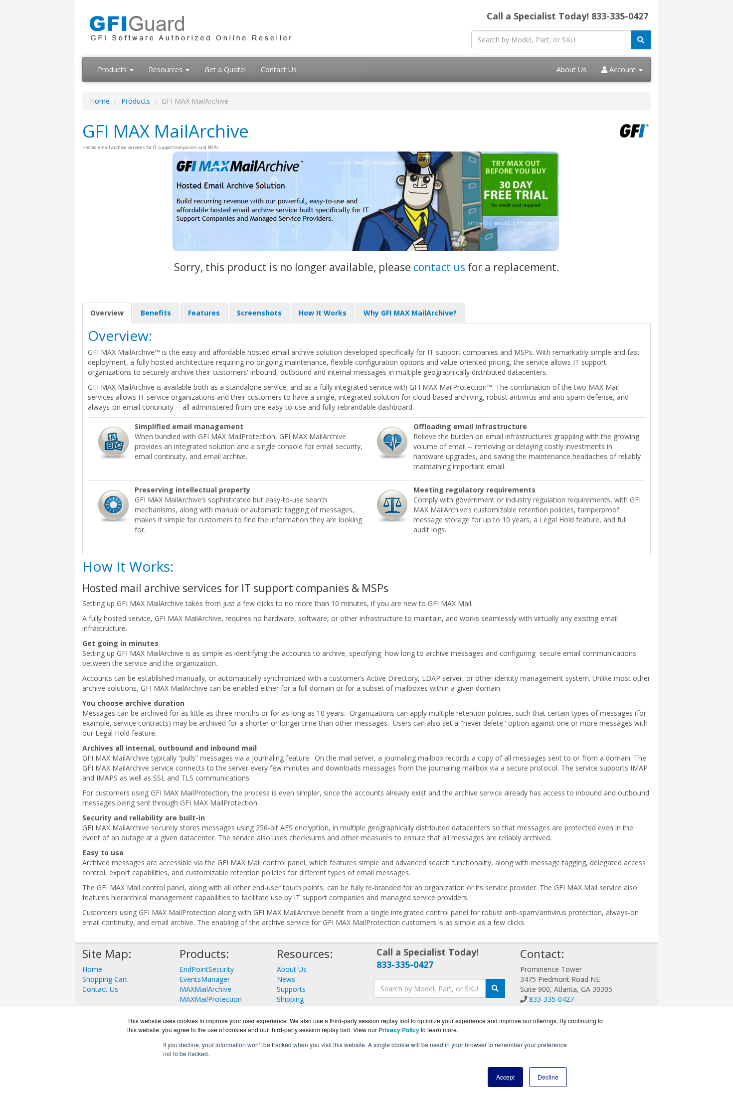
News (286, 979)
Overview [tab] (107, 312)
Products (113, 69)
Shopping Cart (105, 979)
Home (100, 101)
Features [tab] (204, 312)
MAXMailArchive (205, 989)
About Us (571, 69)
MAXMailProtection (211, 999)
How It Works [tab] (323, 312)
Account (622, 69)
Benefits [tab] (156, 312)
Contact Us (279, 69)
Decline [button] (548, 1077)
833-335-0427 (404, 964)
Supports (291, 989)
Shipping (290, 999)
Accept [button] (505, 1077)
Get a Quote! (225, 69)
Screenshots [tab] (259, 312)
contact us (439, 267)
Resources (166, 69)
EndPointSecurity (207, 969)
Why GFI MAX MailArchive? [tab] (410, 312)
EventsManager (205, 979)
